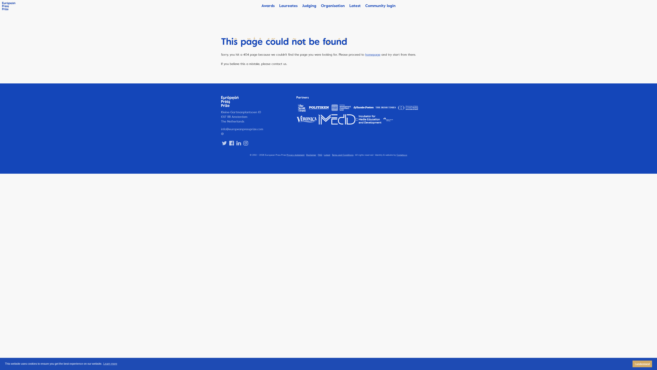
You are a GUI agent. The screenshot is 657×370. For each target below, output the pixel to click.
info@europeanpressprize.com (242, 129)
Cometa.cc (402, 155)
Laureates (288, 6)
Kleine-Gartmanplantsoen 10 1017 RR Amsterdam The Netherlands (241, 116)
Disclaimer (311, 155)
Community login (380, 6)
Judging (309, 6)
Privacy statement (296, 155)
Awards (268, 6)
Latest (355, 6)
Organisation (333, 6)
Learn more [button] (110, 363)
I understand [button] (642, 363)
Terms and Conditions (342, 155)
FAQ (320, 155)
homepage (372, 55)
